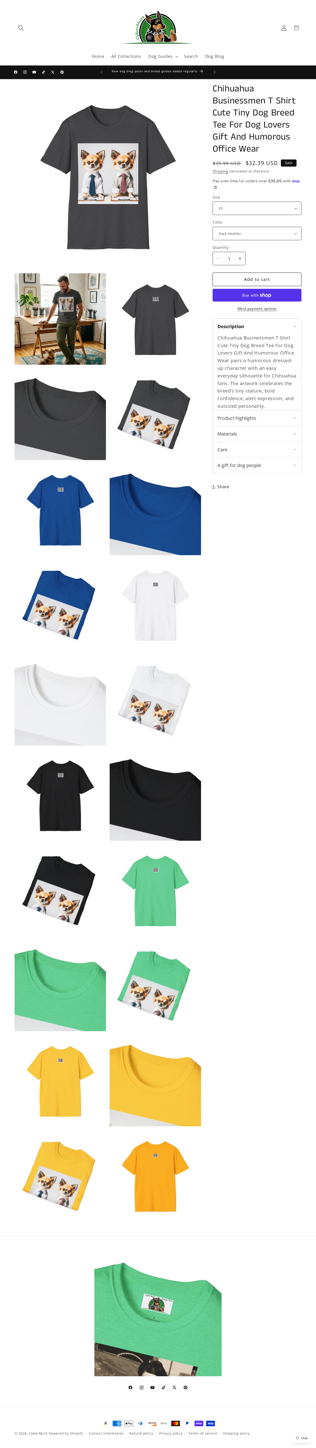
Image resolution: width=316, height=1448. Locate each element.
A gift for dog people (239, 465)
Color (218, 222)
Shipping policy (236, 1433)
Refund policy (141, 1433)
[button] (21, 28)
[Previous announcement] (101, 72)
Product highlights (236, 418)
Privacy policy (171, 1433)
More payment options (257, 308)
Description (230, 326)
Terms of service (203, 1433)
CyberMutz (38, 1433)
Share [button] (223, 486)
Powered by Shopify (66, 1433)
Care (222, 449)
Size (216, 197)
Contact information (106, 1433)
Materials (227, 434)
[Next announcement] (215, 72)
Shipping (220, 171)
